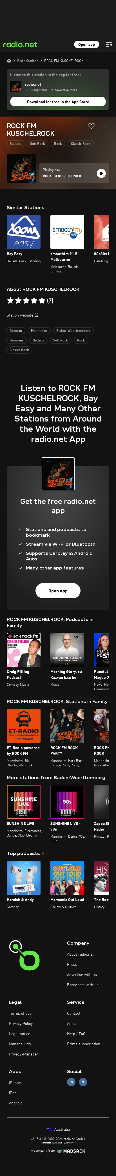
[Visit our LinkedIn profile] (71, 1082)
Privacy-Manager (23, 1054)
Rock (58, 144)
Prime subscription (83, 1044)
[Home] (9, 60)
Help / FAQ (76, 1034)
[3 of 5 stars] (26, 301)
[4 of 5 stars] (34, 301)
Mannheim (39, 331)
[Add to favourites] (91, 125)
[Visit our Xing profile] (83, 1082)
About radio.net (80, 954)
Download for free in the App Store (58, 102)
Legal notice (19, 1034)
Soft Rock (37, 144)
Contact (74, 1014)
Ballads (15, 144)
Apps (71, 1024)
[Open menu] (109, 44)
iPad (13, 1093)
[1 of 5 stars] (10, 301)
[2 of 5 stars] (18, 301)
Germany (17, 340)
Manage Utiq (20, 1044)
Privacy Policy (21, 1024)
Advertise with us (82, 975)
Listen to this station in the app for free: (45, 75)
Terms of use (20, 1014)
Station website (20, 315)
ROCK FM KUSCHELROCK (62, 176)
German (16, 331)
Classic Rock (80, 144)
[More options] (106, 126)
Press (72, 965)
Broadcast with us (83, 985)
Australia (61, 1130)
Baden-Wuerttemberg (73, 331)
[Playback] (101, 173)
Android (16, 1103)
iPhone (15, 1083)
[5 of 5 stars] (42, 301)
